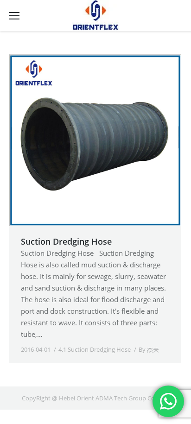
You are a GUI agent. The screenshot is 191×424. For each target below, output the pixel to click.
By (149, 349)
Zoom (83, 140)
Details (108, 140)
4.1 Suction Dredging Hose (94, 349)
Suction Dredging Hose (66, 241)
